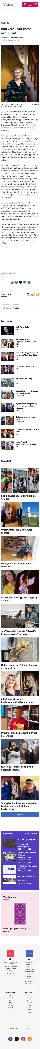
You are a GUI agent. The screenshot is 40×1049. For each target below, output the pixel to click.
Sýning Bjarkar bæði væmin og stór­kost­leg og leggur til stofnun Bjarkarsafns (19, 806)
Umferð (29, 976)
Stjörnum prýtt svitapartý (25, 366)
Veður (29, 1005)
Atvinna (29, 1000)
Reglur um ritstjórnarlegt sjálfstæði (10, 963)
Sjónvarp (10, 1007)
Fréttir (10, 995)
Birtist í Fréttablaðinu (9, 273)
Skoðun (10, 1005)
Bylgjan (29, 1007)
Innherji (29, 995)
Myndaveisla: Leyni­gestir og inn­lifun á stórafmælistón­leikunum (26, 406)
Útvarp (10, 1010)
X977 (29, 1012)
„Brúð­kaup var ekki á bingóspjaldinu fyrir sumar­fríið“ (26, 342)
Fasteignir (29, 998)
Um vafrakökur (29, 981)
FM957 (29, 1010)
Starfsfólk (29, 974)
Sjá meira (20, 815)
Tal (29, 1015)
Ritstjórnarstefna (29, 969)
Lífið (10, 1003)
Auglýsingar (29, 964)
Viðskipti (10, 998)
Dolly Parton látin (22, 327)
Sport (10, 1000)
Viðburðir (29, 1003)
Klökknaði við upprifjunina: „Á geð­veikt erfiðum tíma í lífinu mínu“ (27, 355)
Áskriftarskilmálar (29, 971)
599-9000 (11, 973)
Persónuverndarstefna (10, 966)
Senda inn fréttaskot (29, 984)
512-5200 (30, 962)
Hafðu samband (29, 967)
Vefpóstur (29, 979)
